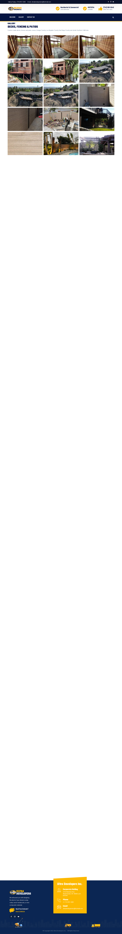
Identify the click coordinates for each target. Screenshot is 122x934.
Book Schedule (20, 911)
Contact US (31, 17)
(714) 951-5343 (21, 2)
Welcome (12, 17)
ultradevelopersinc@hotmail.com (41, 2)
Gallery (21, 17)
